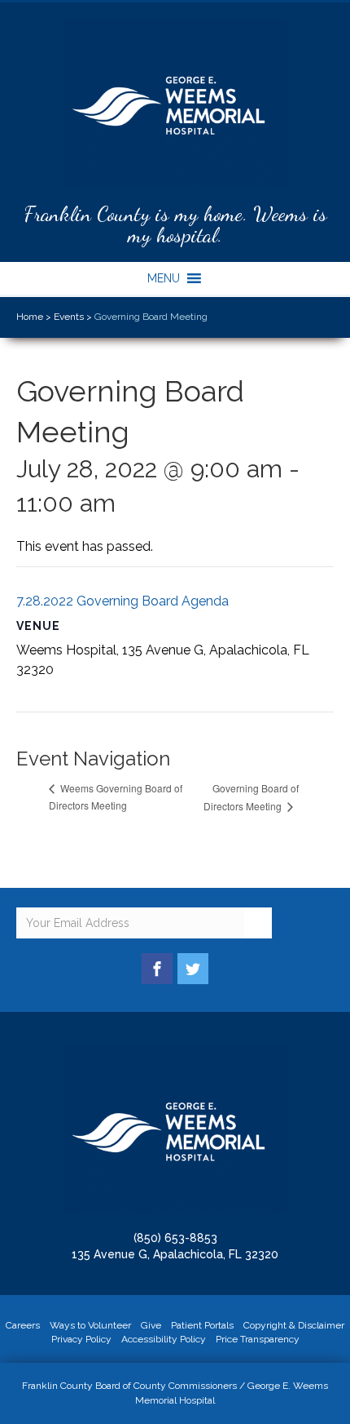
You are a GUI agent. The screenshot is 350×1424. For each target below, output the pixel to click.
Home (29, 316)
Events (69, 316)
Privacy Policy (81, 1339)
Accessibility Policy (163, 1339)
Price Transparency (258, 1339)
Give (151, 1325)
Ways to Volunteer (90, 1325)
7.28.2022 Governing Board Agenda (122, 601)
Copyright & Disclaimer (293, 1325)
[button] (163, 278)
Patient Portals (202, 1325)
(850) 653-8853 (175, 1237)
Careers (23, 1325)
